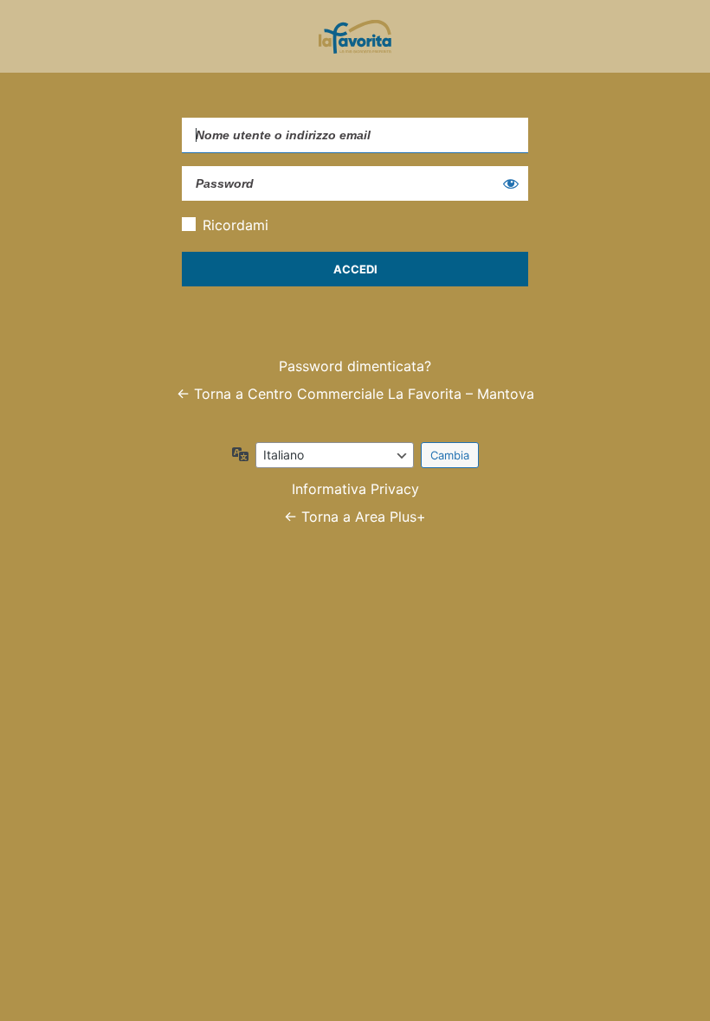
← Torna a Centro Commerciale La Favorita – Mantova (355, 393)
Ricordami (235, 225)
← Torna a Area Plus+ (355, 516)
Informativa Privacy (355, 489)
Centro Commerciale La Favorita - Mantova (355, 36)
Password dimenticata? (355, 366)
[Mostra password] (511, 183)
